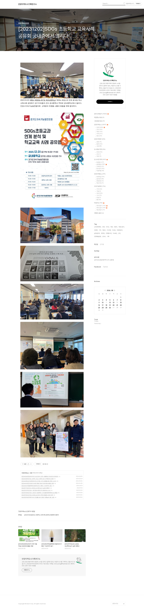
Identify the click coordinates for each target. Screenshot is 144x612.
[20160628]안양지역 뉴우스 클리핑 (104, 260)
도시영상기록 (99, 149)
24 (103, 307)
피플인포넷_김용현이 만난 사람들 (118, 591)
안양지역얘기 (99, 139)
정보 (99, 136)
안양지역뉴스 (25, 473)
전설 (98, 197)
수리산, (108, 227)
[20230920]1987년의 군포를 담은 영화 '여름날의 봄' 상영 (38, 497)
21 (117, 305)
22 (121, 305)
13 (113, 302)
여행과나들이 (99, 213)
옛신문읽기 (100, 210)
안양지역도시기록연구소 (27, 4)
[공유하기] (28, 464)
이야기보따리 (100, 186)
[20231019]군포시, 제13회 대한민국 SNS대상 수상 (36, 490)
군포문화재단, (97, 227)
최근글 (96, 244)
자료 (99, 193)
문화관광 (100, 181)
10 (102, 302)
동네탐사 (100, 162)
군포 (31, 473)
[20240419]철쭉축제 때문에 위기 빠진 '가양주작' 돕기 (37, 485)
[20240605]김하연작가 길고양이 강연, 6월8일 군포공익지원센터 (40, 476)
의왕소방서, (121, 227)
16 (99, 305)
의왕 (99, 131)
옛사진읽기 (101, 205)
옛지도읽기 (101, 208)
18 (106, 305)
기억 (99, 189)
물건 (98, 199)
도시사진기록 (100, 159)
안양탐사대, (109, 233)
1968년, (115, 233)
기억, (100, 230)
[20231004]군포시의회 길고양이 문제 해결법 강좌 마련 (37, 495)
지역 (99, 134)
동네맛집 (100, 176)
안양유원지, (120, 230)
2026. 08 (110, 290)
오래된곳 (100, 166)
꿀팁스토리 (115, 600)
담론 (99, 144)
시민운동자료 (99, 121)
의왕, (111, 227)
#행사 (32, 100)
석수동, (114, 230)
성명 (99, 142)
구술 (98, 191)
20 (113, 305)
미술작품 (100, 170)
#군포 (43, 100)
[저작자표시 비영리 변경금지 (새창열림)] (45, 464)
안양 (99, 127)
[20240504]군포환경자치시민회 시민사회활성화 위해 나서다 (39, 481)
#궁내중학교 (50, 100)
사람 (99, 146)
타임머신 (98, 203)
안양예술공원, (97, 236)
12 (110, 302)
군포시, (104, 236)
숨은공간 (100, 179)
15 (121, 302)
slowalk (114, 587)
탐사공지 (100, 168)
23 (99, 307)
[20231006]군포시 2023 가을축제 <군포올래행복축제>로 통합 (39, 492)
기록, (108, 236)
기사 (99, 195)
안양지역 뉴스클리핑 (117, 597)
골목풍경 (100, 164)
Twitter (105, 267)
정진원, (103, 233)
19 (110, 305)
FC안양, (109, 230)
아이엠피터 (115, 583)
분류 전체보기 (100, 114)
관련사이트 (115, 603)
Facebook (97, 267)
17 (102, 305)
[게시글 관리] (31, 464)
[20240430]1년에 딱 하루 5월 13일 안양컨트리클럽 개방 (38, 483)
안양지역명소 (99, 174)
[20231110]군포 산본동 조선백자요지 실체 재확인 (36, 488)
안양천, (96, 230)
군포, (119, 233)
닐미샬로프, (97, 233)
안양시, (116, 227)
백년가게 (100, 183)
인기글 (102, 244)
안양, (103, 227)
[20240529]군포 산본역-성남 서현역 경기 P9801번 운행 (38, 478)
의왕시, (104, 230)
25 (106, 307)
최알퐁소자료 (99, 117)
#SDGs (37, 100)
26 (110, 307)
